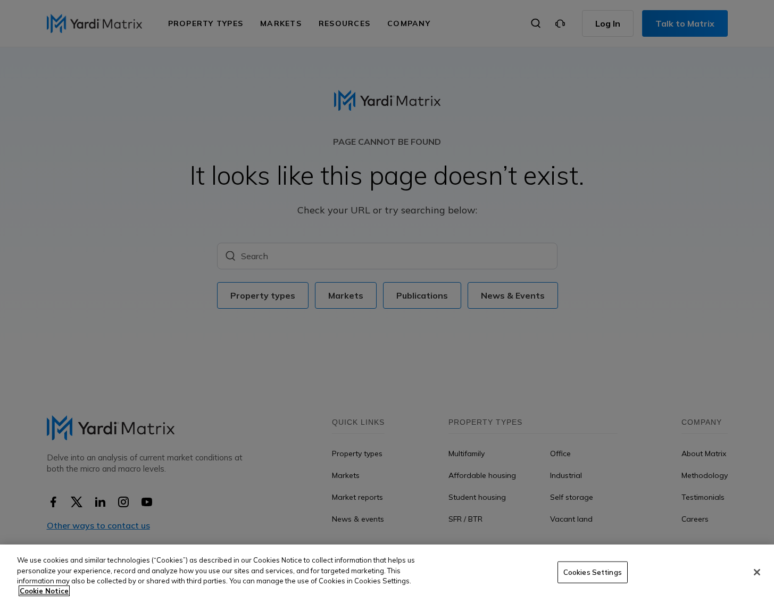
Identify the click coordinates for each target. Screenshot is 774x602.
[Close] (757, 572)
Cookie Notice (44, 591)
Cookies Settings (592, 572)
